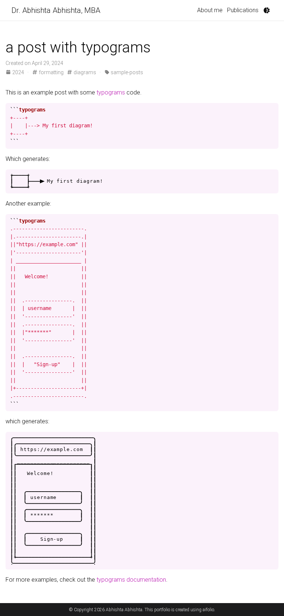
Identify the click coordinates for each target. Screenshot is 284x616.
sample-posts (126, 72)
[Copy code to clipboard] (271, 109)
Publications (242, 10)
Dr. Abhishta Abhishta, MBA (55, 10)
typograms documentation (131, 579)
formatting (50, 72)
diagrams (84, 72)
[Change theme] (267, 10)
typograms (111, 92)
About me (210, 10)
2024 (18, 72)
